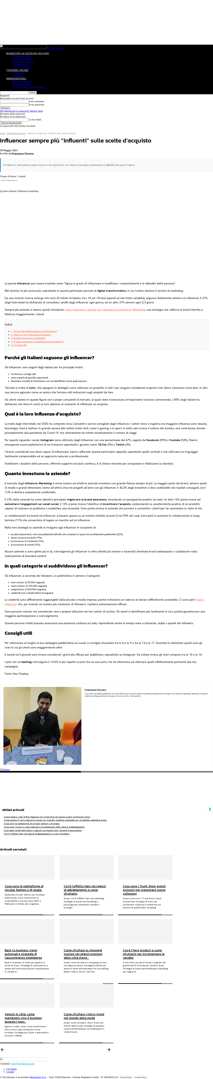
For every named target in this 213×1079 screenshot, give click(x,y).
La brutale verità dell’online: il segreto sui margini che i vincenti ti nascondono (43, 830)
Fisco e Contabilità (21, 67)
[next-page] (159, 1050)
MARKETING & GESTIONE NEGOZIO (27, 53)
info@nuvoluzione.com (22, 1063)
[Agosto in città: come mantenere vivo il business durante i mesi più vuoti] (27, 995)
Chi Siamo (11, 1069)
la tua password (36, 104)
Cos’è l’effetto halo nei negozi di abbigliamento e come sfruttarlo (37, 833)
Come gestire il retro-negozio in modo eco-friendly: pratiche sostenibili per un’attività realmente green (55, 820)
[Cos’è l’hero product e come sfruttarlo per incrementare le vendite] (145, 931)
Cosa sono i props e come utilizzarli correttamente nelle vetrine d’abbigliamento (44, 827)
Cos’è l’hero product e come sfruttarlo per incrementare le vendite (144, 954)
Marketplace (18, 76)
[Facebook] (106, 774)
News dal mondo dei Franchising (28, 87)
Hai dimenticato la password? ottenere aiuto (21, 111)
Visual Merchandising (23, 62)
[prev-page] (53, 1050)
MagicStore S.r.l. (38, 1077)
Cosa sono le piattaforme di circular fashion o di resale (32, 823)
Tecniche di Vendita (22, 59)
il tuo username (36, 101)
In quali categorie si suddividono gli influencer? (37, 341)
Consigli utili (18, 345)
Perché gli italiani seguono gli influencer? (34, 331)
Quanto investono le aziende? (28, 338)
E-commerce (18, 73)
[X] (106, 781)
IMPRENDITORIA (16, 78)
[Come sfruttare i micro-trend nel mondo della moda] (86, 995)
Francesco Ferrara (23, 153)
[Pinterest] (106, 789)
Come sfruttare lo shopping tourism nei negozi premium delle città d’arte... (83, 954)
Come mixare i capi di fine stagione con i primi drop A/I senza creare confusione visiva (47, 816)
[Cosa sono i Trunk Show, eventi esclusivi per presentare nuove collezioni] (145, 867)
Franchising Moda (21, 84)
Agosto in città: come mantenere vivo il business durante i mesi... (23, 1018)
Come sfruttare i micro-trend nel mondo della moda (84, 1016)
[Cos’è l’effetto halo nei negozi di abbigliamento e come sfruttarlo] (86, 867)
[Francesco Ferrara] (42, 726)
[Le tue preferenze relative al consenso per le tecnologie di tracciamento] (210, 809)
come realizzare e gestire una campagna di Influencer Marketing (105, 309)
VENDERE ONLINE (17, 70)
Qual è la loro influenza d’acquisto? (31, 334)
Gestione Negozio (21, 64)
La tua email (35, 119)
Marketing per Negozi (16, 133)
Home (2, 133)
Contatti (10, 1071)
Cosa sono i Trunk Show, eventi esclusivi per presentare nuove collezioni (144, 890)
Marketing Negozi (21, 56)
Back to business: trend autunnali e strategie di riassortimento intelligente (23, 954)
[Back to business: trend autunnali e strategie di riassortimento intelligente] (27, 931)
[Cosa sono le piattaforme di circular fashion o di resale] (27, 867)
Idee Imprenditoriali (22, 81)
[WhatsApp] (106, 796)
